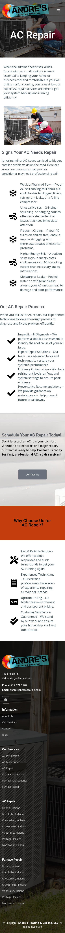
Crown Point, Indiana (14, 826)
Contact (6, 728)
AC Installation (10, 756)
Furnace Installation (13, 774)
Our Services (9, 722)
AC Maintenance (11, 762)
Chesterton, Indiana (13, 820)
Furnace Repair (11, 787)
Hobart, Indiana (11, 808)
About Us (7, 716)
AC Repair (8, 768)
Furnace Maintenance (14, 780)
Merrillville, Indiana (13, 814)
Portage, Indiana (11, 839)
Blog (5, 734)
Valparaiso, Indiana (13, 832)
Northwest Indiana (13, 845)
